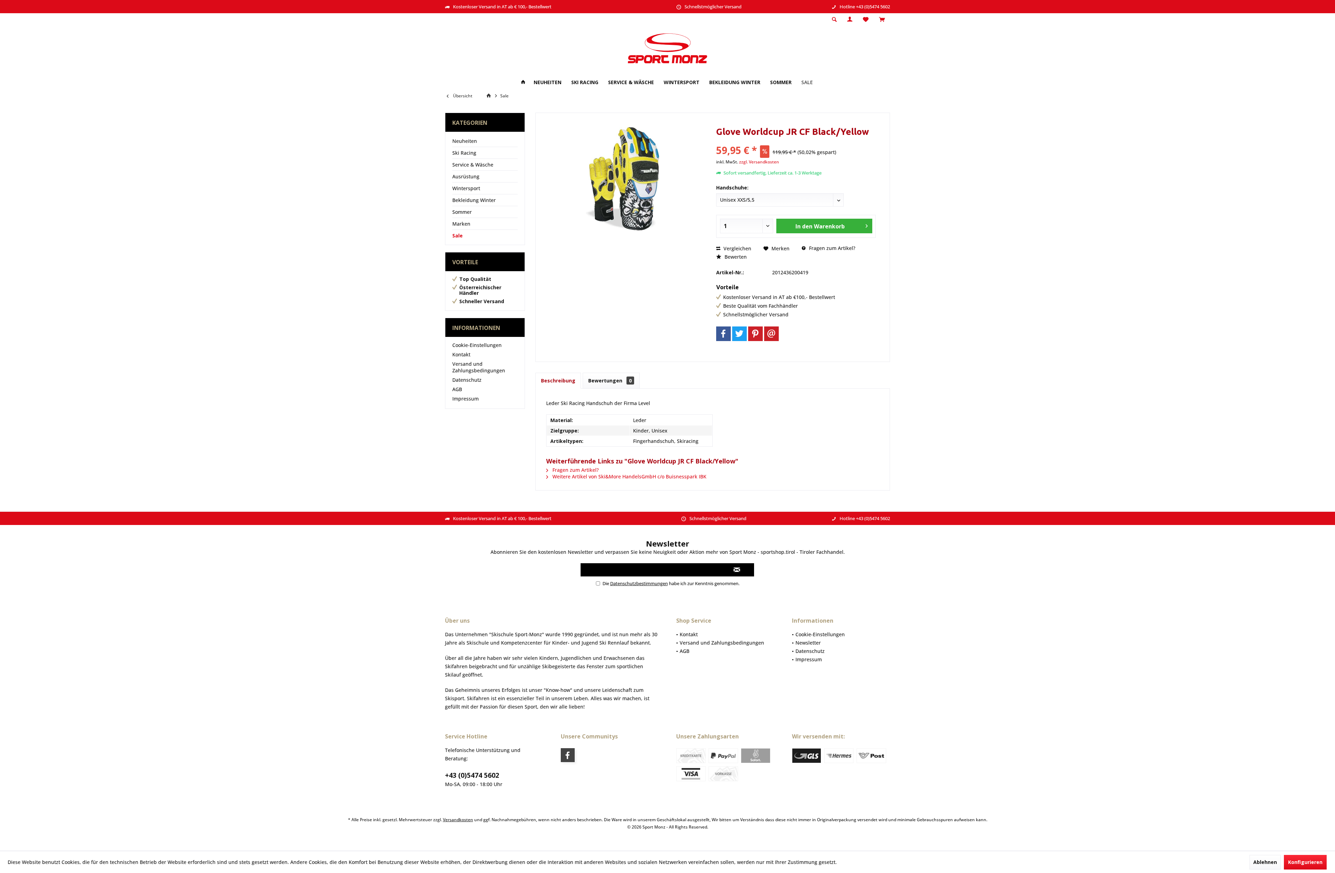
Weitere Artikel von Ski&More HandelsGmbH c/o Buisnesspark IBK (628, 476)
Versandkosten (458, 820)
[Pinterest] (755, 333)
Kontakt (461, 354)
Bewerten (735, 256)
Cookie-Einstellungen (477, 345)
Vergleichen (736, 248)
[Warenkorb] (882, 19)
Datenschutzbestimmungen (639, 583)
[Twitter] (739, 333)
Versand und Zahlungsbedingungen (478, 367)
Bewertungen (610, 380)
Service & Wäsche (472, 164)
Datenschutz (467, 380)
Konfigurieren (1305, 862)
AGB (457, 389)
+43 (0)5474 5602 (472, 775)
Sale (457, 235)
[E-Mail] (771, 333)
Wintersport (466, 188)
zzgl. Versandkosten (759, 162)
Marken (461, 223)
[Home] (523, 82)
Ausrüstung (465, 176)
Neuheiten (464, 141)
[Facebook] (723, 333)
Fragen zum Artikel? (831, 248)
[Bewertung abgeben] (796, 141)
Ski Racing (464, 152)
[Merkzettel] (865, 19)
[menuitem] (882, 19)
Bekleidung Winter (474, 200)
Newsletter (808, 642)
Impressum (465, 398)
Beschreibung (558, 380)
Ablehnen (1265, 862)
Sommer (462, 212)
